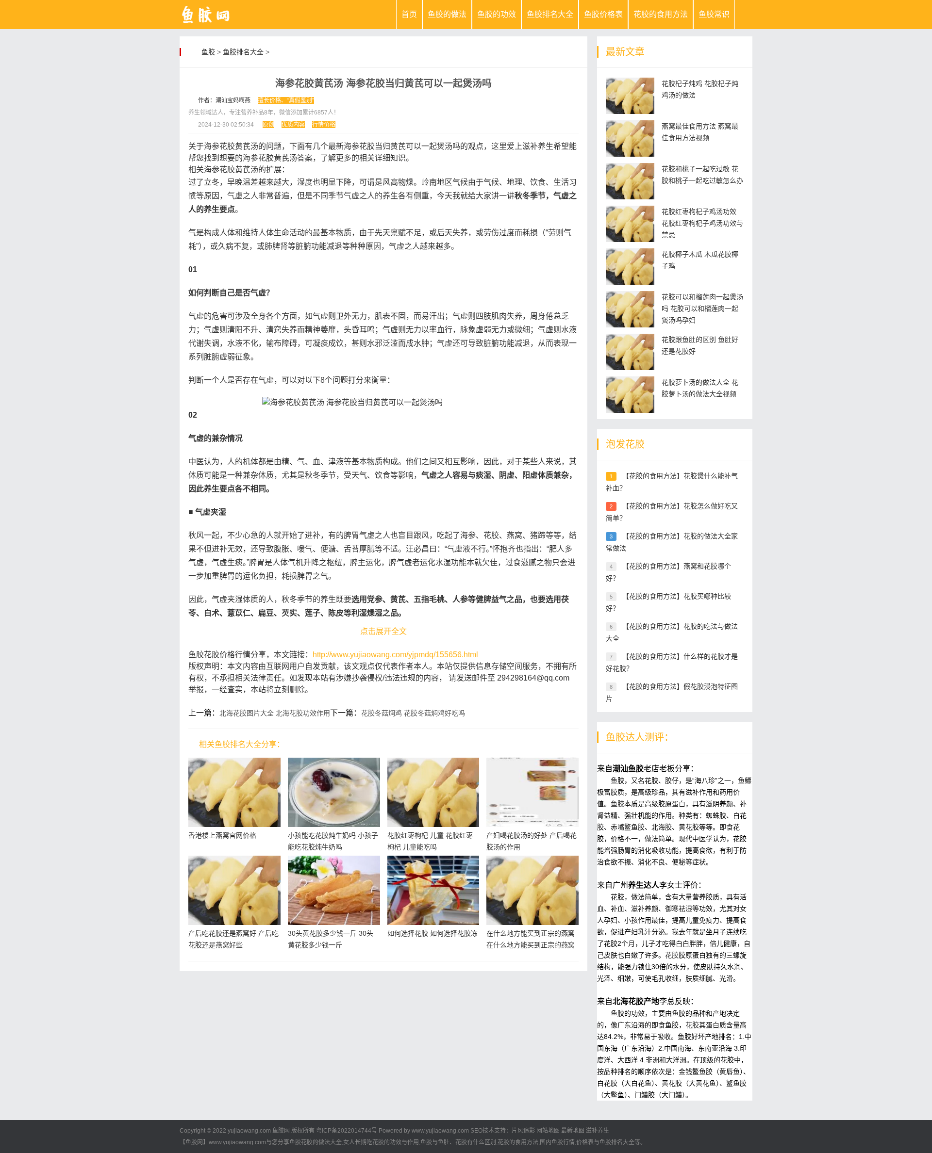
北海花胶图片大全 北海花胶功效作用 (274, 713)
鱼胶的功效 (496, 14)
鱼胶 (208, 52)
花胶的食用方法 (660, 14)
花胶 (672, 955)
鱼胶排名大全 (550, 14)
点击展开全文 (383, 631)
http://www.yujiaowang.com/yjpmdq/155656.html (395, 654)
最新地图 (572, 1130)
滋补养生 (597, 1130)
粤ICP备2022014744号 (346, 1130)
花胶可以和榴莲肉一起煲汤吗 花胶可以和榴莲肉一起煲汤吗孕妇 (702, 308)
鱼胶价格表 (603, 14)
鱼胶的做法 (447, 14)
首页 (409, 14)
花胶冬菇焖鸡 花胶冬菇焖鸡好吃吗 (413, 713)
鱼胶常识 (714, 14)
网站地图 (548, 1130)
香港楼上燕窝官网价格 (222, 835)
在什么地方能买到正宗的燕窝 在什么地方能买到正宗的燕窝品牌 (530, 944)
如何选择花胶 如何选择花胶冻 (432, 933)
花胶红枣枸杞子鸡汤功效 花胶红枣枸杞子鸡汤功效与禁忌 (702, 223)
